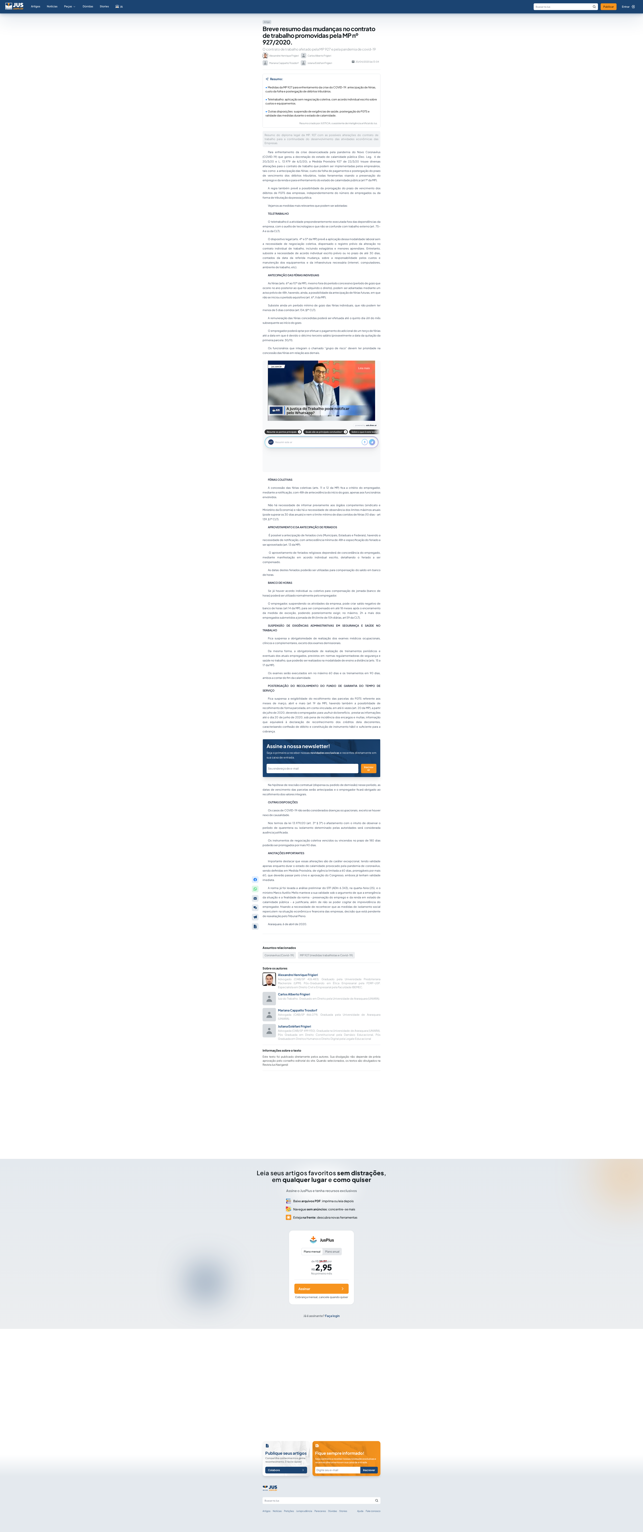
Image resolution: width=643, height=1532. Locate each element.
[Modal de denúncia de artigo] (255, 917)
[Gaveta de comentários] (255, 907)
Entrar (626, 6)
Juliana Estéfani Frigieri (294, 1026)
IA (121, 6)
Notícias (52, 6)
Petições (289, 1507)
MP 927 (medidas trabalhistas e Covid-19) (326, 955)
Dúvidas (88, 6)
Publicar (608, 6)
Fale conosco (373, 1507)
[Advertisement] (321, 1110)
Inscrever (368, 768)
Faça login (332, 1316)
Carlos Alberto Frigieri (294, 994)
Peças (68, 6)
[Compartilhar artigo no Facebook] (255, 879)
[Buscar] (594, 7)
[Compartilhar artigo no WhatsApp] (255, 889)
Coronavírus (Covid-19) (279, 955)
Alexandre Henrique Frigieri (298, 975)
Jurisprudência (304, 1507)
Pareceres (320, 1507)
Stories (104, 6)
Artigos (35, 6)
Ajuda (360, 1507)
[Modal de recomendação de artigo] (255, 898)
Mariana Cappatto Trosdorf (297, 1010)
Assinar (304, 1289)
